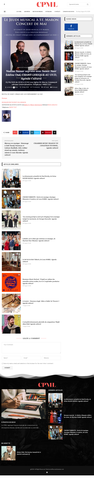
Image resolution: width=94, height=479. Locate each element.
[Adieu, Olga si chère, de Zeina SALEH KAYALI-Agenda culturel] (69, 91)
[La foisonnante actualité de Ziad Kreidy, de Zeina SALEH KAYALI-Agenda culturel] (11, 178)
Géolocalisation (52, 105)
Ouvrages (48, 11)
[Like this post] (15, 132)
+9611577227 (13, 107)
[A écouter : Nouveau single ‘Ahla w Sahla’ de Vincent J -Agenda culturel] (11, 303)
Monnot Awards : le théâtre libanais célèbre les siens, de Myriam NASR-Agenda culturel (83, 54)
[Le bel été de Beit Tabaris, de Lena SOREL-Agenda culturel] (11, 261)
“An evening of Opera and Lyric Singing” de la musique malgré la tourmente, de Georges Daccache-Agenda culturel (41, 219)
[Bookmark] (19, 170)
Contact (57, 11)
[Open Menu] (5, 11)
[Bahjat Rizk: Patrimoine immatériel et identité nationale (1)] (8, 453)
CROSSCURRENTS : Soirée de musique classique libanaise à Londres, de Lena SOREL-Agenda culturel (83, 66)
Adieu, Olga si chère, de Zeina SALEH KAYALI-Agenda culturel (81, 90)
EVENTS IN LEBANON (19, 102)
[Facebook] (4, 4)
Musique (4, 98)
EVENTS (10, 102)
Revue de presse (38, 11)
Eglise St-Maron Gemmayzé (33, 105)
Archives (27, 11)
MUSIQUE (5, 102)
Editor (16, 87)
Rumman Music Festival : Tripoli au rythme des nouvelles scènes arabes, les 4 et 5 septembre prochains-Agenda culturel (41, 281)
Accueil (19, 11)
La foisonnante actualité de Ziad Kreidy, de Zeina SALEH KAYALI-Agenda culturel (83, 43)
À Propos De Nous (68, 11)
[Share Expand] (54, 132)
